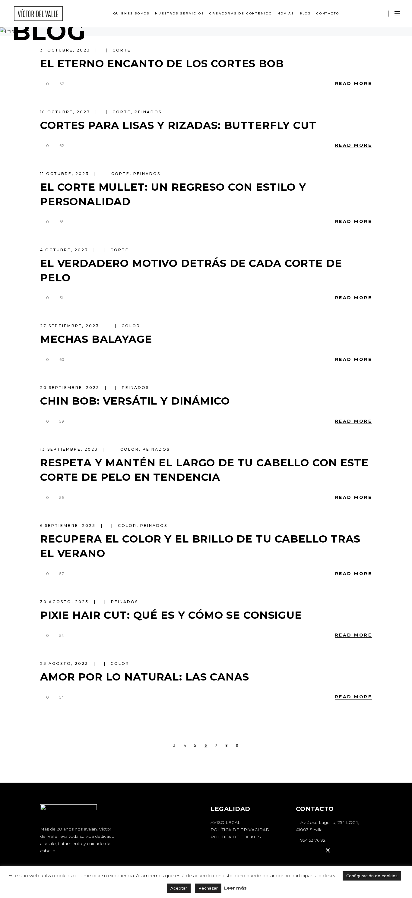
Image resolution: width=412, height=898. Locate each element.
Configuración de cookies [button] (372, 875)
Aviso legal (225, 822)
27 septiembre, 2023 (70, 326)
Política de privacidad (240, 829)
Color (131, 326)
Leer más (235, 888)
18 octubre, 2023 (66, 112)
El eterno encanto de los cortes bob (162, 63)
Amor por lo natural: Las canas (144, 677)
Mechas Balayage (96, 339)
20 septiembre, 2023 (70, 387)
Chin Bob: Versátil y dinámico (135, 401)
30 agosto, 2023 (65, 601)
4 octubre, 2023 (65, 250)
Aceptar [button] (178, 888)
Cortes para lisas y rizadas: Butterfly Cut (178, 125)
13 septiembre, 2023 (70, 449)
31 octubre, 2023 (66, 50)
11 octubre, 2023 (65, 173)
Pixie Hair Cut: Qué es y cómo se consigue (171, 615)
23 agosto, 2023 (65, 663)
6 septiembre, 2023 (68, 525)
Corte (122, 50)
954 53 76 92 (312, 840)
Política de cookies (236, 837)
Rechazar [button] (208, 888)
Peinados (148, 112)
